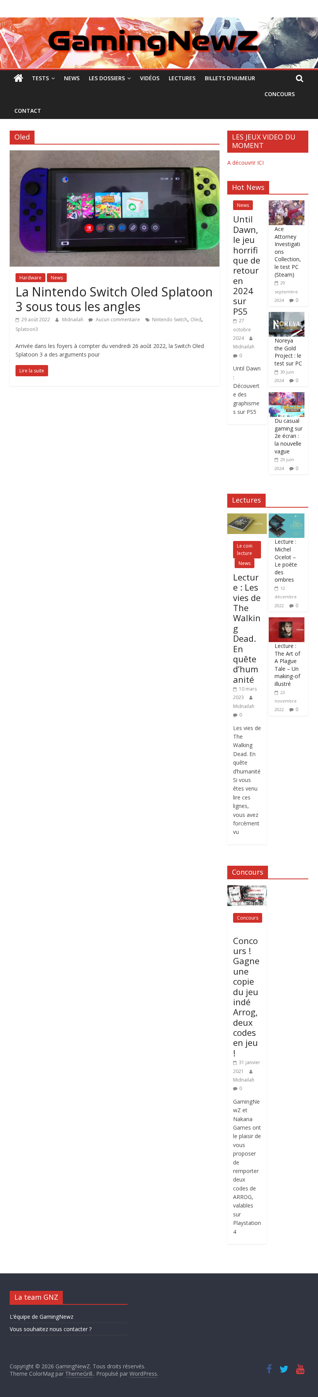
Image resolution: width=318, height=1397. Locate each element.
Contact (27, 110)
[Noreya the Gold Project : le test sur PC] (286, 316)
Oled (195, 319)
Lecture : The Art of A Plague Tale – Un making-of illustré (287, 664)
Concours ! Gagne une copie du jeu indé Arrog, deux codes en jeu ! (246, 997)
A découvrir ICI (245, 162)
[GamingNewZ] (159, 22)
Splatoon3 (27, 329)
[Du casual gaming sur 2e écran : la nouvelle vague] (286, 396)
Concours (279, 94)
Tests (40, 78)
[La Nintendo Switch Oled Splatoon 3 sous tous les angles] (114, 155)
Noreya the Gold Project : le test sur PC (288, 352)
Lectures (182, 78)
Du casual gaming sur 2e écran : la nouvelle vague (288, 436)
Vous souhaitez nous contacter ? (51, 1329)
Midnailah (73, 319)
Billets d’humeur (230, 78)
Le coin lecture (244, 549)
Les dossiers (107, 78)
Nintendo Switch (169, 319)
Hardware (30, 277)
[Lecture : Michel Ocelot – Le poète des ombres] (286, 517)
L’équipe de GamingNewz (41, 1316)
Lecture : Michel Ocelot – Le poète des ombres (286, 560)
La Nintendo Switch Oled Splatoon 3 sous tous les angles (114, 299)
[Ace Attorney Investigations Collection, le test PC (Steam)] (286, 204)
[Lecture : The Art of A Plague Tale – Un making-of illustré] (286, 621)
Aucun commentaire (117, 319)
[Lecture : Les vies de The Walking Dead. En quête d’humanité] (247, 517)
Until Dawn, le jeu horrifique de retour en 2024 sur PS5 (246, 265)
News (72, 78)
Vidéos (149, 78)
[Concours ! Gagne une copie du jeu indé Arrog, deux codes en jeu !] (247, 889)
